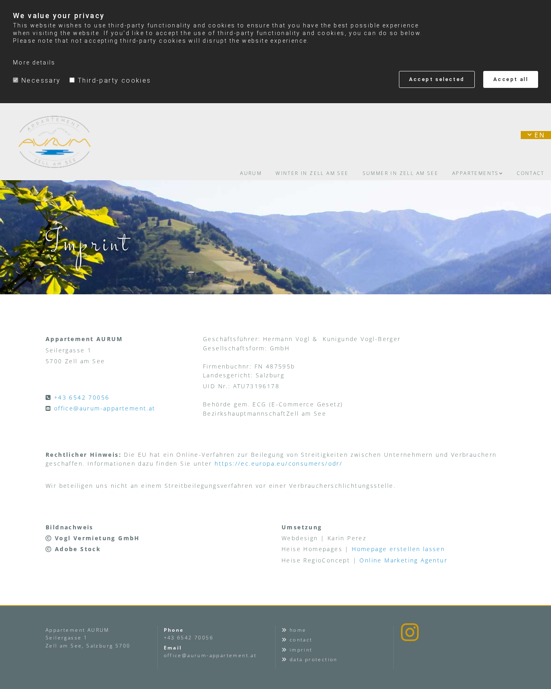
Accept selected (437, 79)
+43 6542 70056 (82, 397)
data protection (314, 659)
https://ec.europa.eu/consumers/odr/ (278, 463)
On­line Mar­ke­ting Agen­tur (403, 560)
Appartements (475, 173)
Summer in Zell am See (400, 173)
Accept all (510, 79)
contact (301, 639)
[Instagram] (410, 632)
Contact (530, 173)
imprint (301, 649)
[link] (477, 173)
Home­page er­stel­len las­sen (398, 549)
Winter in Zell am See (312, 173)
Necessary (41, 80)
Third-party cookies (114, 80)
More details (34, 62)
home (298, 630)
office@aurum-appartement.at (105, 408)
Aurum (251, 173)
